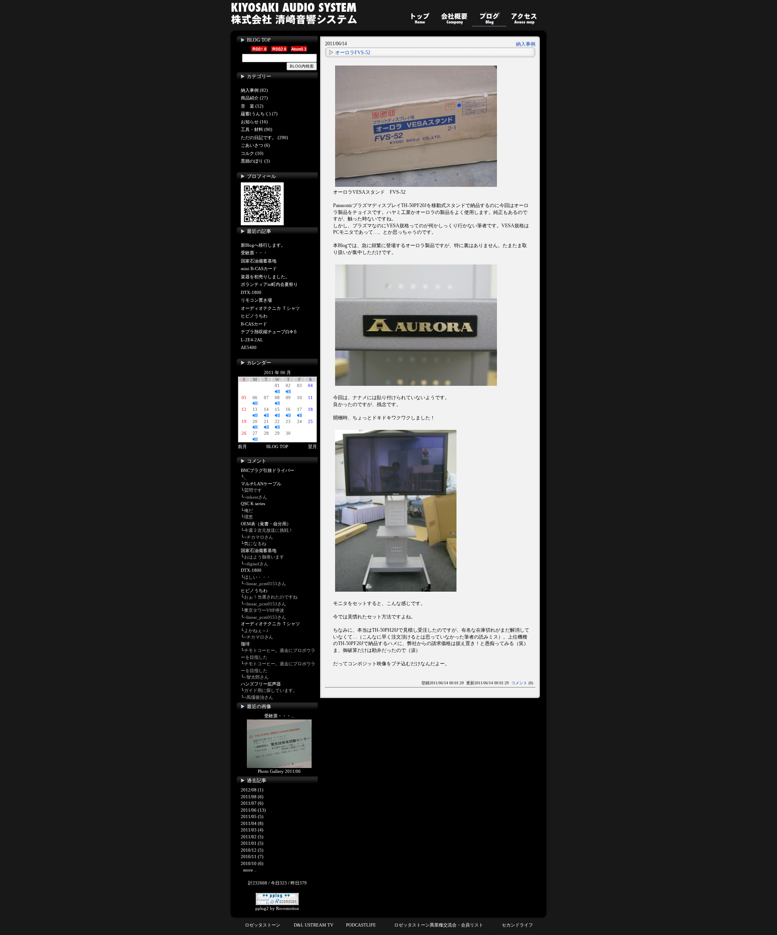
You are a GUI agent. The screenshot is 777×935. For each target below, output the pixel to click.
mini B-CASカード (259, 268)
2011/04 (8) (252, 823)
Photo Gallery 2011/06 (279, 771)
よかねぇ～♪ (256, 630)
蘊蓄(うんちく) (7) (259, 113)
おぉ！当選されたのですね (270, 596)
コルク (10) (252, 153)
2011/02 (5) (252, 836)
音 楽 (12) (252, 106)
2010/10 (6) (252, 863)
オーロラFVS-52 (352, 52)
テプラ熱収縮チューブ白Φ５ (269, 331)
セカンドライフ (517, 924)
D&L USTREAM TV (313, 924)
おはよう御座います (264, 556)
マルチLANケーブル (261, 483)
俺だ (248, 510)
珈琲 (245, 643)
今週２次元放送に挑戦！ (268, 530)
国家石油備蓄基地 (258, 260)
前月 (242, 446)
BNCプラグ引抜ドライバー (267, 470)
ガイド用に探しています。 (270, 690)
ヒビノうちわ (254, 315)
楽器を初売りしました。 (265, 276)
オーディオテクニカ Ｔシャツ (270, 308)
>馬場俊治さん (258, 697)
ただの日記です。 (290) (264, 137)
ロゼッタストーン (262, 924)
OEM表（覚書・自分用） (266, 523)
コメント (519, 683)
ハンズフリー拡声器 (261, 683)
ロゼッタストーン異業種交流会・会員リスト (438, 924)
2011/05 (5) (252, 816)
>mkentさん (255, 497)
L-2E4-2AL (252, 339)
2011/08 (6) (252, 796)
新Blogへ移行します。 (263, 245)
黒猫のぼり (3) (255, 161)
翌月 (312, 446)
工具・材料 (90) (256, 129)
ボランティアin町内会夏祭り (269, 284)
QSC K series (253, 503)
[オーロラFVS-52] (416, 124)
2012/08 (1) (252, 789)
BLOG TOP (259, 40)
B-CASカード (254, 324)
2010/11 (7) (252, 856)
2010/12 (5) (252, 850)
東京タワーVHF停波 (264, 610)
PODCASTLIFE (361, 924)
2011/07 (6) (252, 803)
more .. (250, 869)
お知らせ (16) (254, 121)
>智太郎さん (256, 677)
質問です (253, 490)
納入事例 (525, 44)
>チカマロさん (258, 537)
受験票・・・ (254, 252)
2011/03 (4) (252, 829)
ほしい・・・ (257, 577)
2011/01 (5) (252, 843)
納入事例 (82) (254, 90)
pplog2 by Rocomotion (277, 908)
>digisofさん (256, 563)
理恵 (248, 516)
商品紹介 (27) (254, 97)
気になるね (255, 543)
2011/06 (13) (253, 810)
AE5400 (249, 347)
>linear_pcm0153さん (265, 583)
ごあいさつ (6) (255, 145)
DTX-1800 (251, 292)
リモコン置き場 (256, 300)
